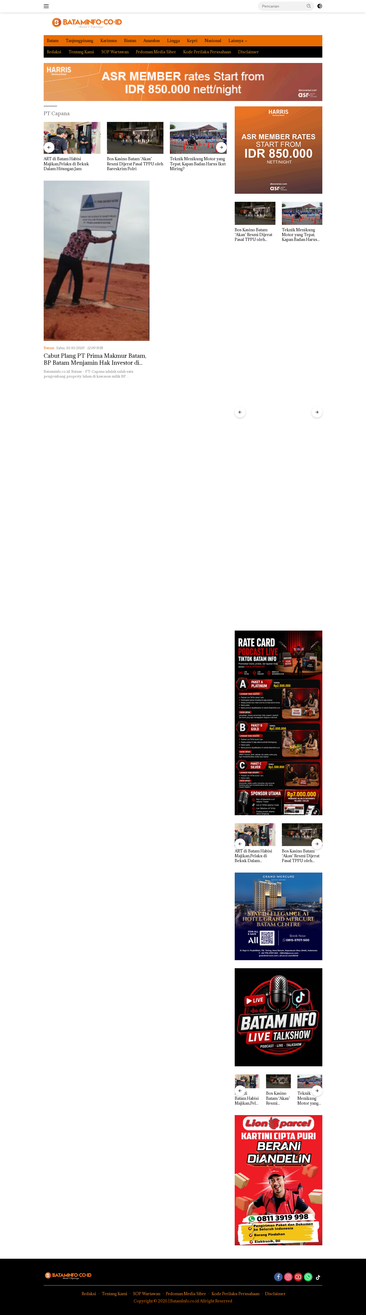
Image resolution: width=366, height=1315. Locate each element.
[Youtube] (298, 1277)
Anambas (151, 40)
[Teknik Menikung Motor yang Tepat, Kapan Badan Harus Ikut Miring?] (135, 138)
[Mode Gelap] (319, 6)
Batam (52, 40)
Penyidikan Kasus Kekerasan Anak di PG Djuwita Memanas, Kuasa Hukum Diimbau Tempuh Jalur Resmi (197, 164)
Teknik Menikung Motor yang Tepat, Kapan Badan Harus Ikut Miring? (135, 164)
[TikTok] (318, 1277)
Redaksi (54, 51)
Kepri (192, 40)
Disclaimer (248, 51)
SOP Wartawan (115, 51)
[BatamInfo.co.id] (83, 23)
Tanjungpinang (79, 40)
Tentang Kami (81, 51)
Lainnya (236, 40)
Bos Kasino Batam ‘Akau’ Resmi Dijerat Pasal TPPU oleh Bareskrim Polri (72, 164)
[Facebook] (278, 1277)
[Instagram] (288, 1277)
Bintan (130, 40)
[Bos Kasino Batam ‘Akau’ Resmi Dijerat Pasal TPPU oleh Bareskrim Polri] (72, 138)
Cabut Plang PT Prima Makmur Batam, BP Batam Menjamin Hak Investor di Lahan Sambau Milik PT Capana (95, 362)
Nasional (213, 40)
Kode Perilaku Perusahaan (207, 51)
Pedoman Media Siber (156, 51)
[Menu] (47, 6)
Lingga (173, 40)
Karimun (108, 40)
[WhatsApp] (308, 1277)
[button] (309, 6)
